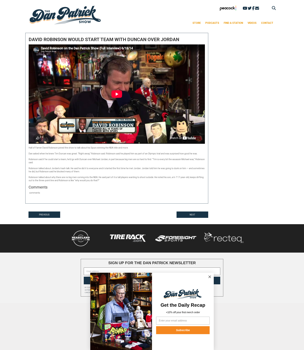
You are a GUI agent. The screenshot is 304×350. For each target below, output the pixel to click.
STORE (197, 22)
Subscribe (183, 330)
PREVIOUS (44, 214)
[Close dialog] (209, 277)
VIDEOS (252, 22)
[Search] (273, 8)
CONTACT (267, 22)
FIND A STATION (233, 22)
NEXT (192, 214)
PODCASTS (212, 22)
